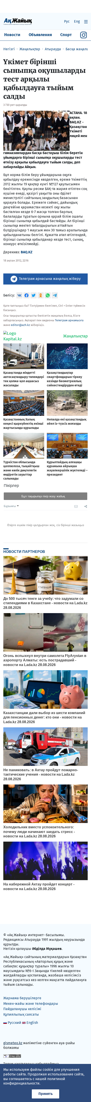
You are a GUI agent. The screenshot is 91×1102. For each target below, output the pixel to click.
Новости (12, 34)
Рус (67, 21)
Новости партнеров (24, 551)
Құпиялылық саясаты (21, 1014)
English (32, 1023)
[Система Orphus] (12, 1056)
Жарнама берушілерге (22, 998)
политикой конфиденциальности (34, 1081)
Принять (45, 1094)
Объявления (40, 34)
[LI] (13, 1033)
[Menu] (86, 21)
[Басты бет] (17, 21)
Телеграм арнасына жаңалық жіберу (50, 279)
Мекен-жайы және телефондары (30, 1003)
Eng (77, 21)
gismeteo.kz (12, 1043)
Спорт (66, 34)
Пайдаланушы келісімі (22, 1009)
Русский (14, 1023)
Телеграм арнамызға (69, 320)
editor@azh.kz (20, 325)
